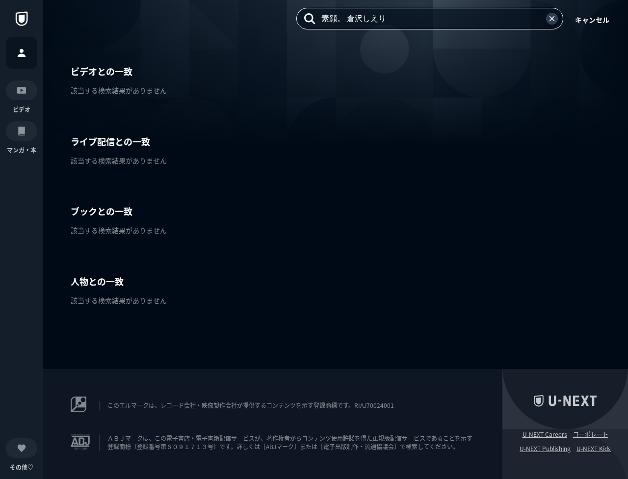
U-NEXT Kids (593, 448)
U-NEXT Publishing (545, 448)
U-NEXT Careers (545, 434)
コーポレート (590, 434)
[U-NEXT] (21, 19)
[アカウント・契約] (21, 53)
